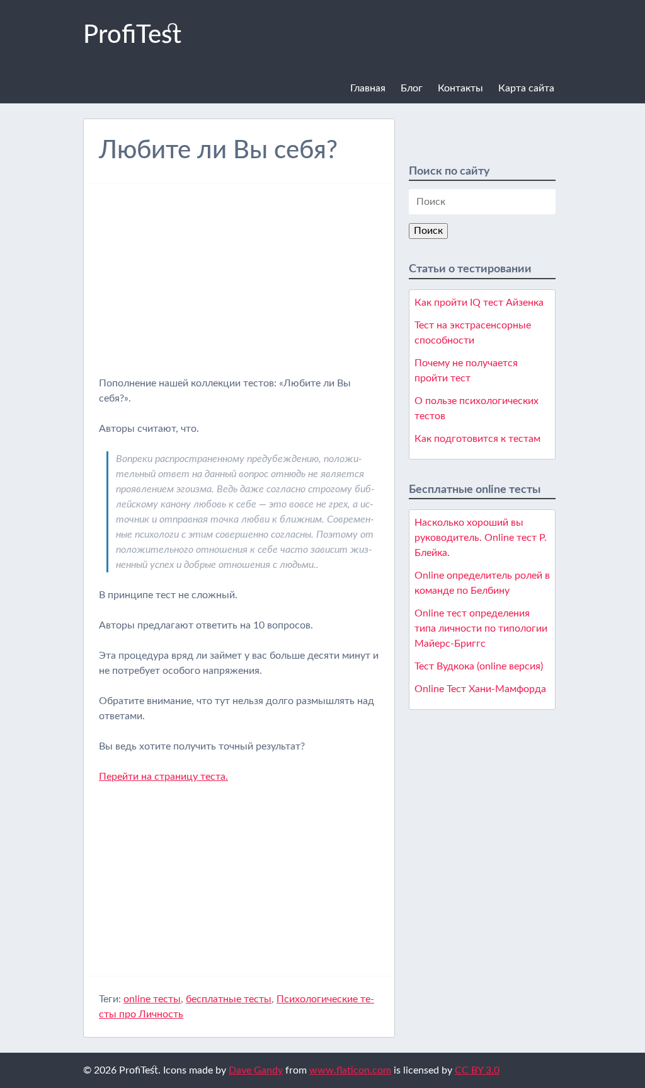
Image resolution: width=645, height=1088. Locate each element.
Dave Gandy (256, 1070)
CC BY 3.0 (477, 1070)
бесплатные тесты (228, 999)
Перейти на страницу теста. (163, 777)
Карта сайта (526, 88)
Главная (367, 88)
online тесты (152, 999)
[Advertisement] (239, 287)
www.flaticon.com (350, 1070)
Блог (412, 88)
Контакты (460, 88)
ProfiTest (132, 35)
